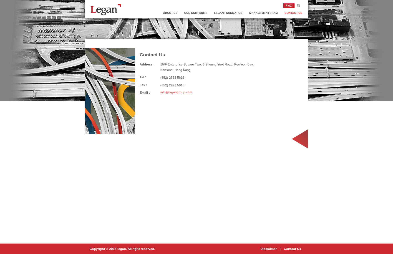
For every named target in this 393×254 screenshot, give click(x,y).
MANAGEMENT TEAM (263, 13)
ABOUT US (170, 13)
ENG (288, 6)
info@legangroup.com (176, 92)
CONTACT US (293, 13)
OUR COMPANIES (195, 13)
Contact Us (292, 249)
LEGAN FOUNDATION (228, 13)
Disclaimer (268, 249)
